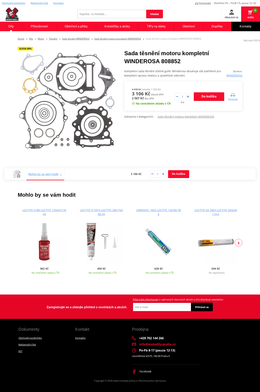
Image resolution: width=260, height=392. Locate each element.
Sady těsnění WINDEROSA (75, 38)
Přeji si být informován (145, 299)
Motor (41, 38)
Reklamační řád (39, 3)
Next (238, 243)
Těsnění (53, 38)
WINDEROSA (234, 75)
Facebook (145, 371)
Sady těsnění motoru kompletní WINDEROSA (117, 38)
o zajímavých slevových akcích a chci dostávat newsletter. (178, 299)
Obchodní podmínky (13, 3)
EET (20, 351)
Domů (21, 38)
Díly (31, 38)
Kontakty (58, 3)
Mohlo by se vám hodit (43, 174)
